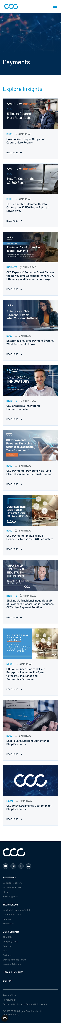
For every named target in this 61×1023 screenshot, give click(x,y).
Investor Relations (12, 964)
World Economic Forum (14, 959)
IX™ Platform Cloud (12, 914)
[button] (55, 6)
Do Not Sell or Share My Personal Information (25, 1004)
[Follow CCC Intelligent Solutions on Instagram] (13, 866)
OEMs (5, 891)
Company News (10, 941)
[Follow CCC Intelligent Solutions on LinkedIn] (28, 866)
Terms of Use (9, 995)
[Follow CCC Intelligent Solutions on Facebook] (21, 866)
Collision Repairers (12, 882)
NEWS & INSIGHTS (13, 972)
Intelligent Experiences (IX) (16, 909)
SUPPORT (8, 980)
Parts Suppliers (10, 896)
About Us (7, 937)
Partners (7, 955)
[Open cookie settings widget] (4, 1018)
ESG (5, 950)
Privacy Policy (9, 999)
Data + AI (7, 919)
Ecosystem (8, 923)
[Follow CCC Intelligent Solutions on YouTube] (5, 866)
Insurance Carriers (12, 887)
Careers (7, 946)
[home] (10, 6)
